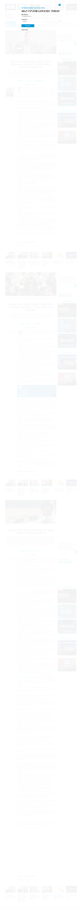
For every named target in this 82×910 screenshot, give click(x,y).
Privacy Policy (24, 29)
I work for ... (24, 19)
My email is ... (25, 14)
